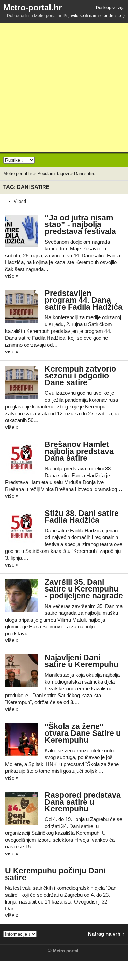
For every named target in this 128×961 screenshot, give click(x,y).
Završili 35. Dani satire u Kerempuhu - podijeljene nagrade (84, 589)
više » (11, 276)
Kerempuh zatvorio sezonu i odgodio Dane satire (80, 376)
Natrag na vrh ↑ (106, 934)
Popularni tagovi (53, 173)
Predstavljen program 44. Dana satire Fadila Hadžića (84, 300)
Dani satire (84, 173)
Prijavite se (73, 15)
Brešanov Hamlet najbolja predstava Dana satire (79, 451)
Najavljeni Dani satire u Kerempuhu (81, 661)
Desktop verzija (110, 7)
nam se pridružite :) (107, 15)
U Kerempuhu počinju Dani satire (55, 874)
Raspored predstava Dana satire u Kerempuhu (83, 802)
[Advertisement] (64, 87)
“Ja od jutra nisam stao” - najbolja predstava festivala (80, 224)
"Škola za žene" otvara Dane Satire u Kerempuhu (83, 733)
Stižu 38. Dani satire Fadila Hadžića (82, 516)
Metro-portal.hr (32, 7)
